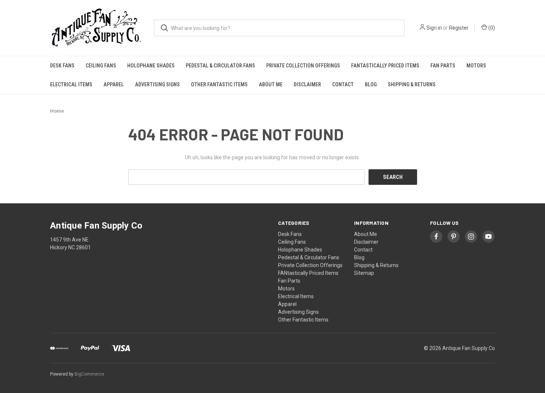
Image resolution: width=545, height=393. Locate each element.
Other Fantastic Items (219, 84)
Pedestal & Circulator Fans (220, 66)
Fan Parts (442, 66)
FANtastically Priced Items (385, 66)
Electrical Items (71, 84)
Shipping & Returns (412, 84)
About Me (271, 84)
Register (459, 28)
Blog (371, 84)
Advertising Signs (157, 84)
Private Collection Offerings (303, 66)
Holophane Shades (151, 66)
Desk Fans (62, 66)
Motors (476, 66)
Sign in (434, 28)
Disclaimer (307, 84)
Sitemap (364, 273)
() (491, 28)
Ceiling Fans (101, 66)
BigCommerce (89, 374)
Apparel (113, 84)
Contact (343, 84)
